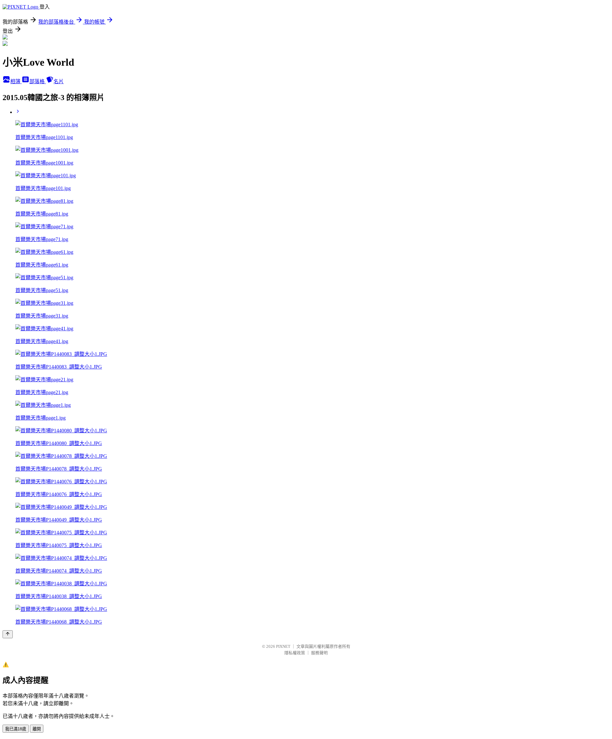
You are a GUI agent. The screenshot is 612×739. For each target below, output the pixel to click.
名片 (59, 81)
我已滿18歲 (15, 729)
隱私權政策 (294, 652)
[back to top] (8, 634)
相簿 (16, 81)
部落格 (37, 81)
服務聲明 (319, 652)
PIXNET (283, 646)
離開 (37, 729)
